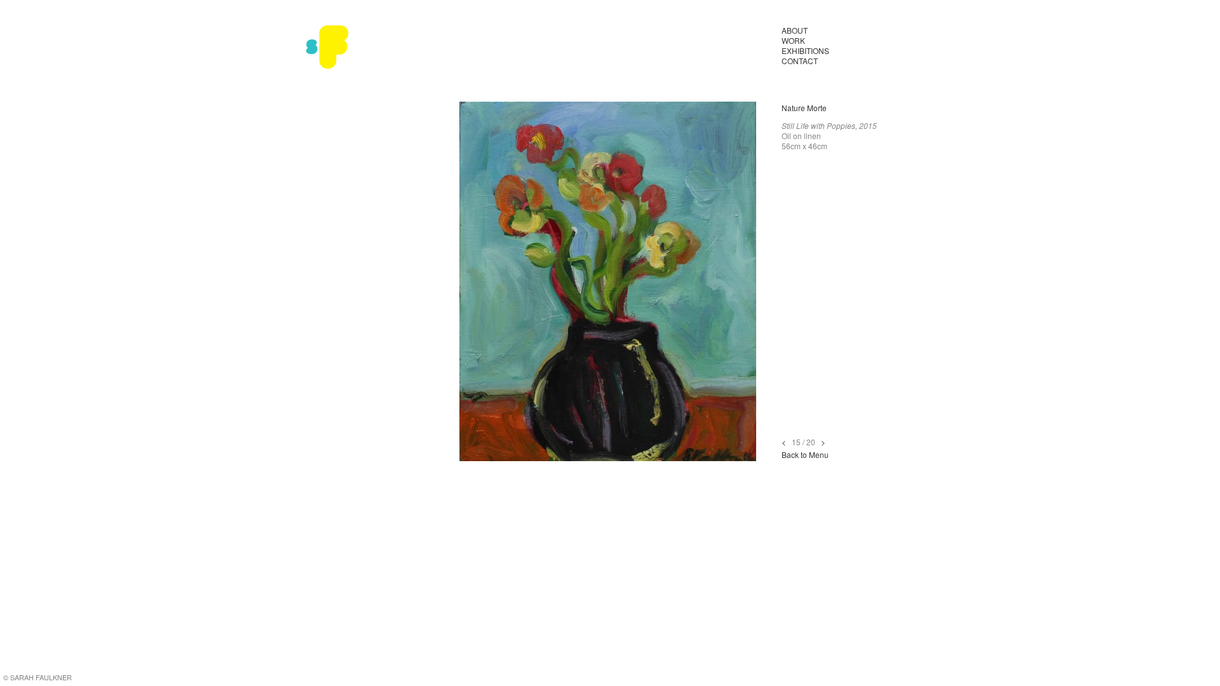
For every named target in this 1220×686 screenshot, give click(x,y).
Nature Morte (804, 107)
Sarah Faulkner (327, 47)
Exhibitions (805, 50)
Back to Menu (805, 454)
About (795, 30)
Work (793, 40)
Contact (800, 60)
